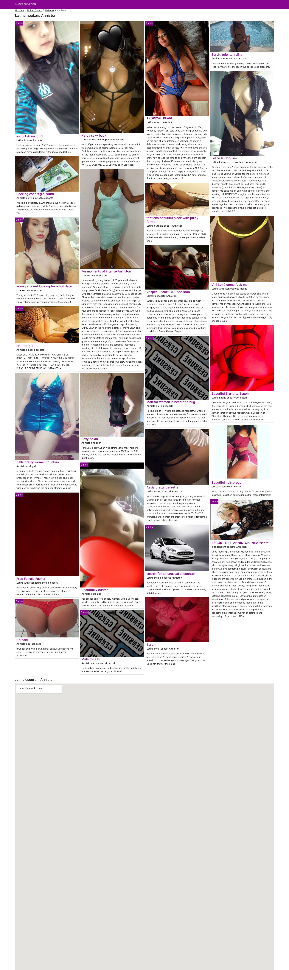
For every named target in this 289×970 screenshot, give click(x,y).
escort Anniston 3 (29, 136)
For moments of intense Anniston (106, 271)
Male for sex (90, 659)
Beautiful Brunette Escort (230, 393)
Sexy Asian (89, 439)
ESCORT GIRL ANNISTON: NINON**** (240, 543)
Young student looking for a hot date (44, 286)
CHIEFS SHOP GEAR (26, 4)
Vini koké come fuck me (229, 285)
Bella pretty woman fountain (37, 462)
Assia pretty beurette (162, 487)
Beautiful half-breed (226, 482)
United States (34, 10)
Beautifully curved (95, 590)
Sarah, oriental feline (226, 54)
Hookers (19, 10)
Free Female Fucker (30, 579)
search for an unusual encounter (170, 574)
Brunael (22, 640)
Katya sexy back (93, 135)
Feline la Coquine (224, 158)
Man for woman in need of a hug (170, 402)
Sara (149, 645)
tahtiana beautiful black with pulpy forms (172, 220)
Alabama (49, 10)
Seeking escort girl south (35, 194)
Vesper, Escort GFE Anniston (168, 292)
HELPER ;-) (24, 346)
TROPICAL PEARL (159, 118)
